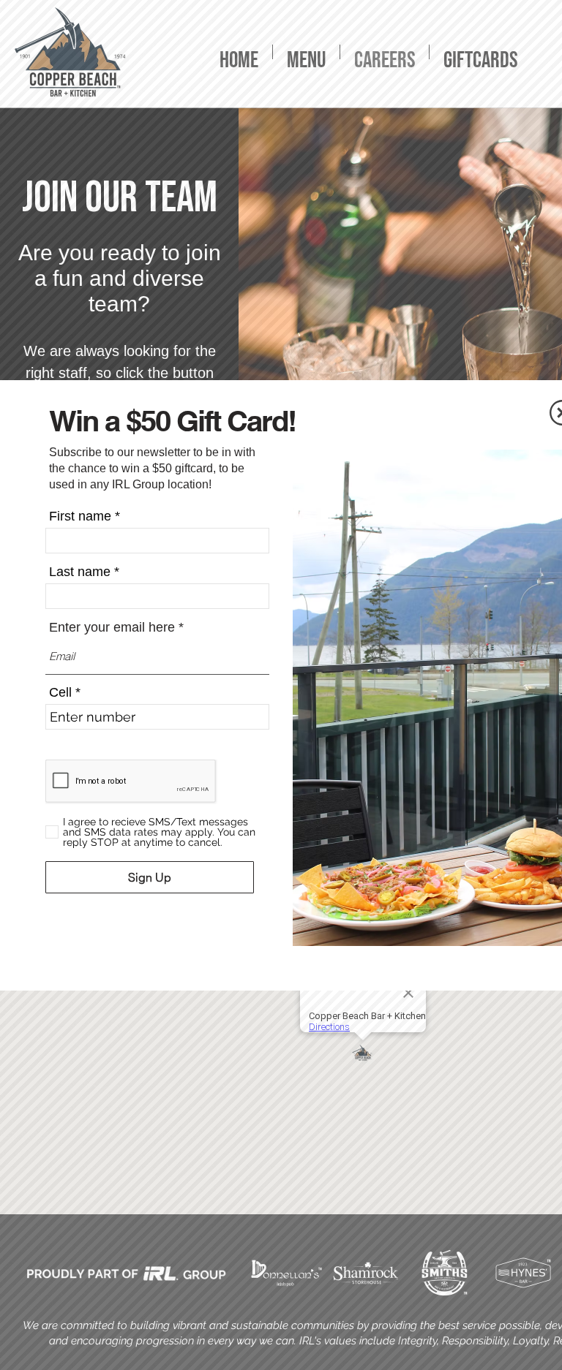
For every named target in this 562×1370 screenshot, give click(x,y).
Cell (60, 692)
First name (80, 516)
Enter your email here (112, 627)
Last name (79, 571)
